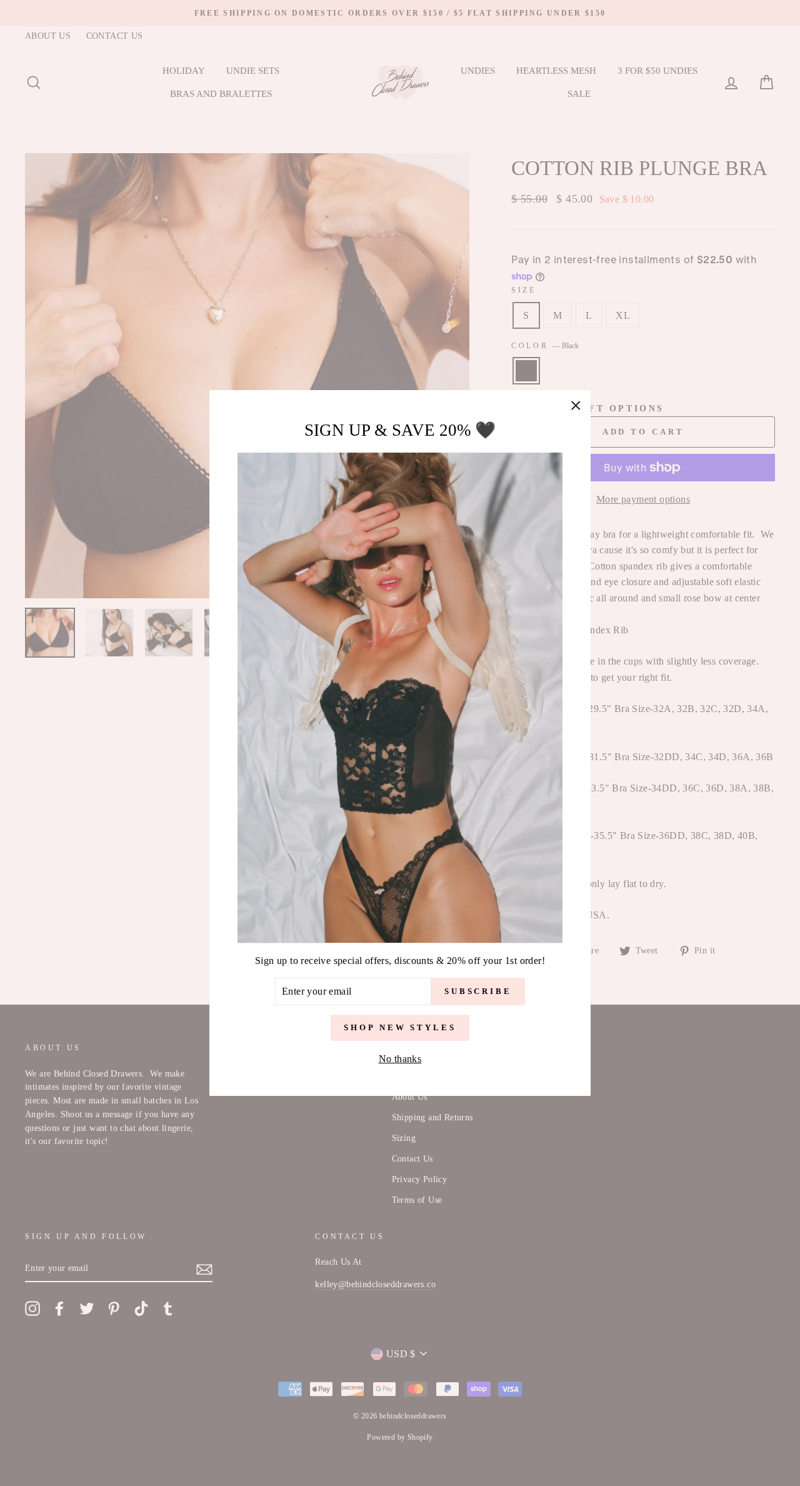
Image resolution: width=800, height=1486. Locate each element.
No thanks (400, 1058)
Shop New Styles (400, 1027)
